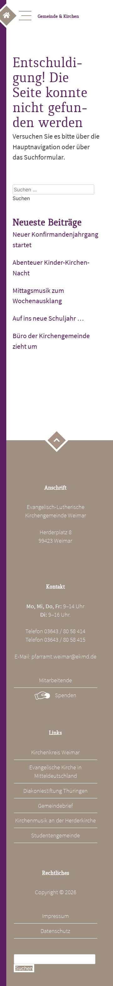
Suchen (24, 968)
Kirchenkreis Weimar (55, 752)
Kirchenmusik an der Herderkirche (55, 820)
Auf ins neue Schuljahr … (48, 318)
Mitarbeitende (55, 680)
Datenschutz (55, 930)
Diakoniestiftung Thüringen (55, 790)
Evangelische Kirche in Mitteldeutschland (55, 771)
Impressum (55, 915)
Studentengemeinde (55, 835)
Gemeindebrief (55, 805)
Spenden (65, 695)
